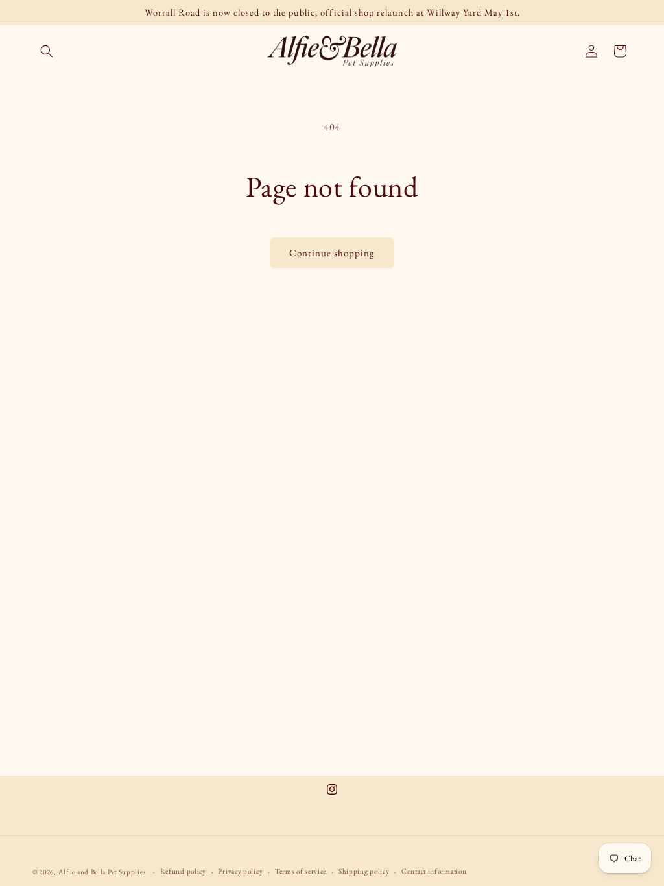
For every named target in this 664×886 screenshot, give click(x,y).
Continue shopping (332, 252)
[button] (46, 51)
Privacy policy (240, 871)
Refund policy (183, 871)
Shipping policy (364, 871)
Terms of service (300, 871)
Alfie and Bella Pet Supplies (102, 871)
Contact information (433, 871)
